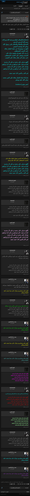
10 (14, 29)
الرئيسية (26, 5)
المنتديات (20, 6)
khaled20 (12, 200)
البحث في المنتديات (25, 8)
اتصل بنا (6, 491)
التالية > (11, 29)
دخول (3, 1)
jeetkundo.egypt (12, 180)
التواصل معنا (15, 19)
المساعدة (3, 491)
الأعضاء (14, 5)
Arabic (27, 491)
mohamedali (12, 33)
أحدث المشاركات (17, 8)
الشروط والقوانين (3, 494)
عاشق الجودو (12, 91)
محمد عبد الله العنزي (12, 279)
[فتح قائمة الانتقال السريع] (1, 12)
